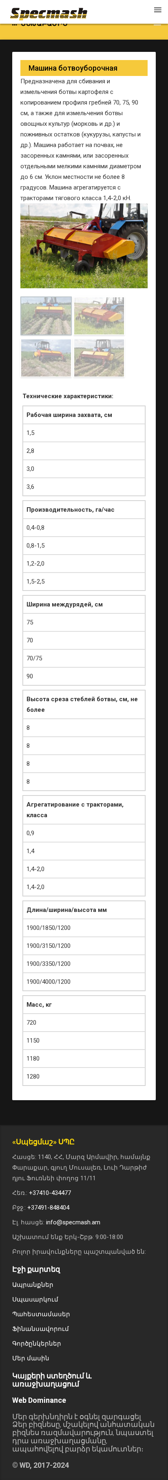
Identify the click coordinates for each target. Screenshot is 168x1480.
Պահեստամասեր (41, 1314)
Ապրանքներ (32, 1284)
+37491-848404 (48, 1207)
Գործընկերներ (36, 1343)
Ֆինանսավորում (40, 1329)
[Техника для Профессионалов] (52, 10)
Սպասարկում (35, 1299)
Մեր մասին (30, 1358)
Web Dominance (39, 1400)
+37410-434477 (50, 1193)
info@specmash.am (73, 1222)
